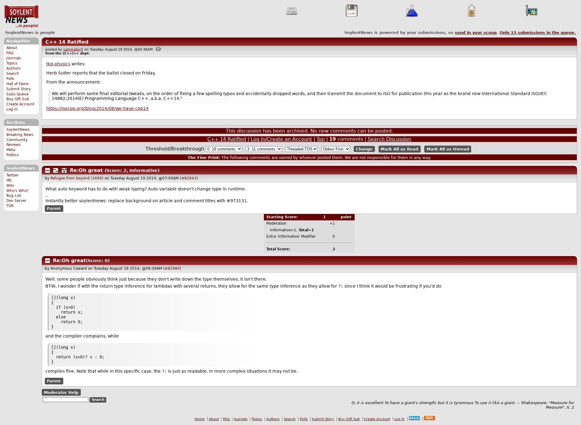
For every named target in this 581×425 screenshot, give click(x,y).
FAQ (9, 53)
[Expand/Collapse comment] (47, 170)
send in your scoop (476, 32)
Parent (54, 208)
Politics (12, 155)
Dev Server (16, 201)
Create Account (20, 104)
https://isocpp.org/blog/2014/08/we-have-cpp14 (97, 108)
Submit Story (18, 89)
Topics (11, 63)
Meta (10, 150)
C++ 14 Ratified (66, 42)
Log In (12, 109)
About (11, 48)
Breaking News (19, 135)
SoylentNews (21, 17)
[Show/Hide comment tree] (55, 170)
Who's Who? (17, 191)
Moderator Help (61, 392)
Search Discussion (389, 139)
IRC (9, 180)
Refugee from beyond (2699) (77, 178)
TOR (10, 206)
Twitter (12, 175)
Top (321, 139)
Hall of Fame (17, 84)
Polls (10, 79)
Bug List (13, 195)
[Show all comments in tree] (64, 170)
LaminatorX (73, 49)
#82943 (188, 178)
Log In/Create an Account (281, 139)
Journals (13, 58)
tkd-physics (58, 63)
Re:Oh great (86, 170)
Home (200, 419)
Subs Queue (17, 94)
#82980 (172, 268)
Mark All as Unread (448, 149)
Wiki (10, 185)
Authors (13, 68)
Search (12, 73)
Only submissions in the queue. (538, 32)
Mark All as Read (399, 149)
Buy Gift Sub (17, 99)
